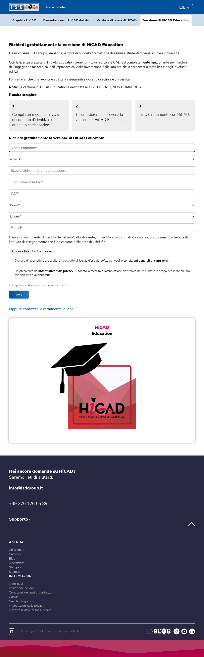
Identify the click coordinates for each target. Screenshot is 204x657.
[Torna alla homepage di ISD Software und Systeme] (24, 10)
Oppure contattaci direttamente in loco (41, 309)
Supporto (18, 519)
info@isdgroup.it (26, 488)
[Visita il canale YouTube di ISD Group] (184, 633)
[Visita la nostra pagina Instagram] (176, 633)
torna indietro (56, 7)
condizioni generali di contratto (145, 261)
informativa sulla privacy (56, 271)
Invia (19, 294)
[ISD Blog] (158, 633)
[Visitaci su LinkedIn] (192, 633)
